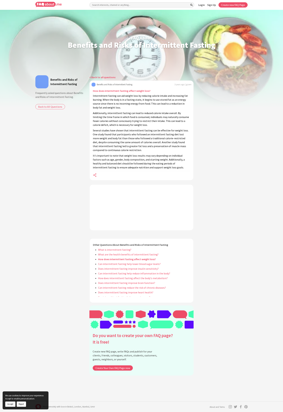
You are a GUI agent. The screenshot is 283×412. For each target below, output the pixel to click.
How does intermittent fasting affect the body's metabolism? (133, 278)
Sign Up (211, 5)
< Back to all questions (102, 77)
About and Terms (217, 407)
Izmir (92, 406)
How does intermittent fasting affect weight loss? (122, 90)
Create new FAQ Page (233, 5)
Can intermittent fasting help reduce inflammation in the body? (134, 273)
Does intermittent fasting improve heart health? (125, 292)
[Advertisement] (141, 207)
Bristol (70, 406)
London (77, 406)
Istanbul (85, 406)
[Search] (191, 5)
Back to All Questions (50, 106)
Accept (10, 404)
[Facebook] (240, 406)
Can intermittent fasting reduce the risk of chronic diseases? (132, 287)
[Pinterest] (246, 406)
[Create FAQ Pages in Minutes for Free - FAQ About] (48, 4)
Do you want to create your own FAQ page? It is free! (133, 339)
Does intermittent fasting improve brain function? (126, 283)
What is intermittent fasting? (114, 249)
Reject (21, 404)
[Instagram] (230, 406)
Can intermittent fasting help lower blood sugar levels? (129, 264)
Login (201, 5)
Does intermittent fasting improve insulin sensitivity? (128, 268)
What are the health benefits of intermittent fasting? (128, 254)
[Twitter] (235, 406)
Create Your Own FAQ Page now (112, 368)
